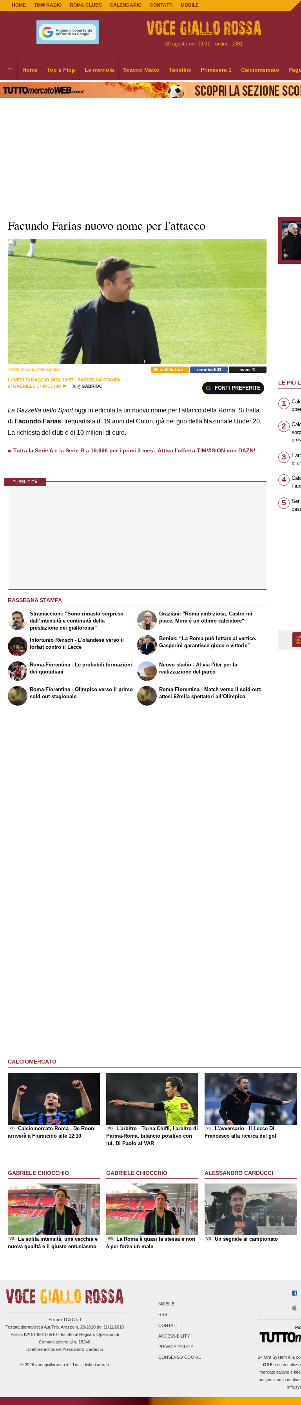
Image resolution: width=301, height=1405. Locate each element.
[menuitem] (10, 70)
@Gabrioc (89, 386)
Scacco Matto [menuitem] (141, 70)
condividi (207, 369)
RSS (162, 1314)
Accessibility (174, 1336)
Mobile (166, 1304)
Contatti (169, 1325)
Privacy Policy (175, 1346)
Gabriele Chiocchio (37, 386)
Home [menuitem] (30, 70)
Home (19, 5)
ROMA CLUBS (86, 5)
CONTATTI (161, 5)
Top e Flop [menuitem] (61, 70)
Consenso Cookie (179, 1357)
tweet (245, 369)
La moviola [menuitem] (99, 70)
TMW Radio (48, 5)
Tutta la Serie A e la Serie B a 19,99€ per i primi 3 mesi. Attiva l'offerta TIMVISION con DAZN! (134, 450)
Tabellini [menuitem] (180, 70)
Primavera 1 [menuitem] (216, 70)
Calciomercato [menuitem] (260, 70)
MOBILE (190, 5)
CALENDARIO (125, 5)
